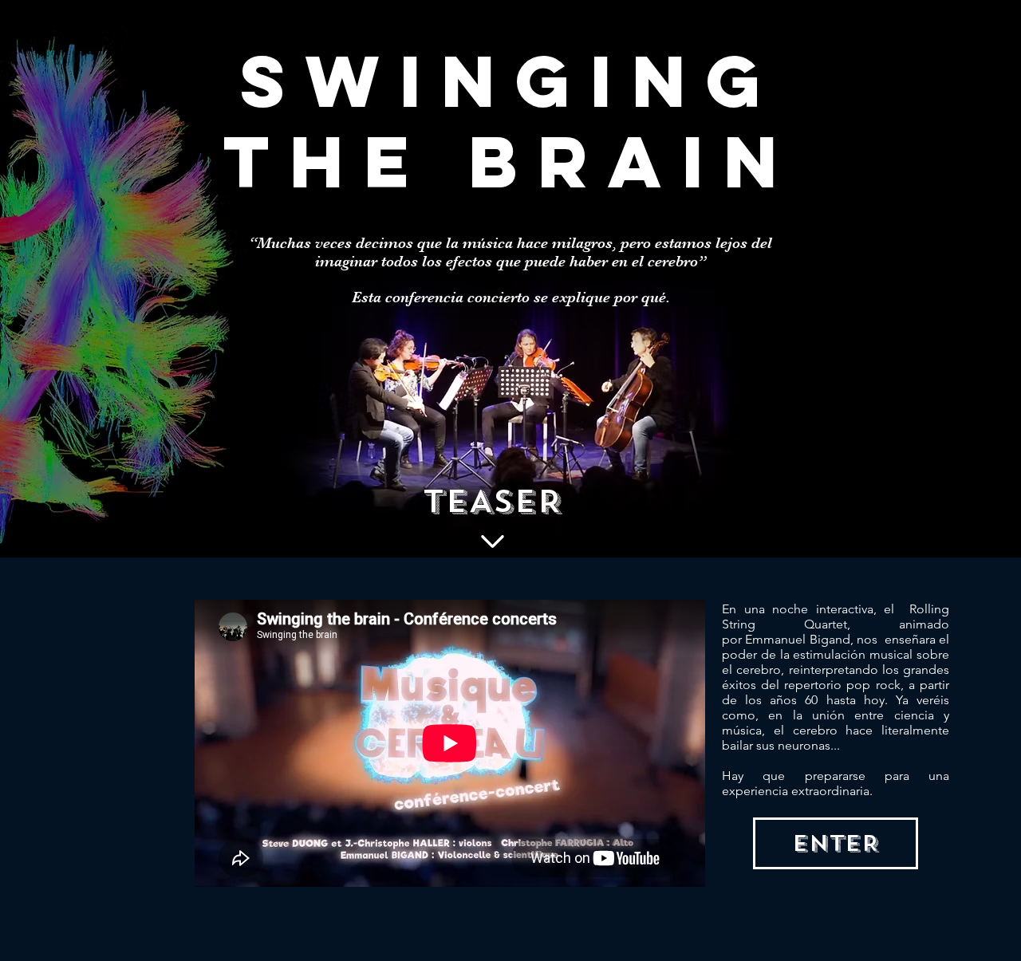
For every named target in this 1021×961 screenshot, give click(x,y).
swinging (510, 80)
